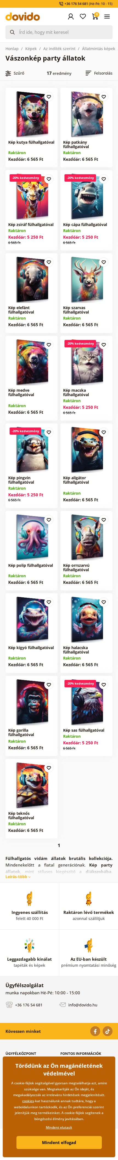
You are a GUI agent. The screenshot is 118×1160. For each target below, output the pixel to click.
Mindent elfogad (59, 1142)
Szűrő (19, 73)
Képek (31, 48)
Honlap (12, 48)
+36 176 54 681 (28, 1004)
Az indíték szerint (59, 48)
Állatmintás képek (98, 48)
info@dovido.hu (82, 1004)
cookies (28, 1101)
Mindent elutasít (59, 1127)
